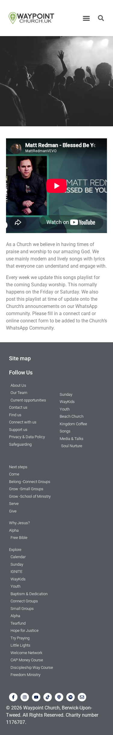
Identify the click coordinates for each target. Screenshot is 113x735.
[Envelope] (82, 697)
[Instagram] (24, 697)
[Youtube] (36, 697)
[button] (86, 18)
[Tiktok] (47, 697)
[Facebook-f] (13, 697)
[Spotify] (70, 697)
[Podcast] (59, 697)
